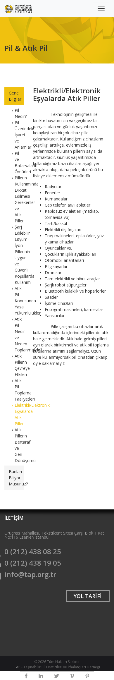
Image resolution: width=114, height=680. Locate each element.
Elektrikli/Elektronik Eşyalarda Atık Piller (19, 414)
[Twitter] (56, 676)
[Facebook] (26, 676)
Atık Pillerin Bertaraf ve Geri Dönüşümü (19, 445)
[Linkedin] (41, 676)
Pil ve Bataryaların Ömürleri (19, 162)
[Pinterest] (87, 676)
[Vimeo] (72, 676)
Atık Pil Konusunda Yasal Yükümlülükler (19, 301)
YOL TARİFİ (88, 596)
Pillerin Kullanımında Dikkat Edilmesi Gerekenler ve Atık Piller (19, 199)
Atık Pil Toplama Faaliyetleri (19, 390)
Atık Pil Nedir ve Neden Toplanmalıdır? (19, 334)
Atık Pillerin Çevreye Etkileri (19, 365)
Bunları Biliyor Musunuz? (16, 478)
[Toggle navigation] (101, 8)
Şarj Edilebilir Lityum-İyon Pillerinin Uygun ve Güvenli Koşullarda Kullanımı (19, 254)
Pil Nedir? (19, 113)
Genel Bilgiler (15, 96)
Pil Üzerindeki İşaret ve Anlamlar (19, 135)
